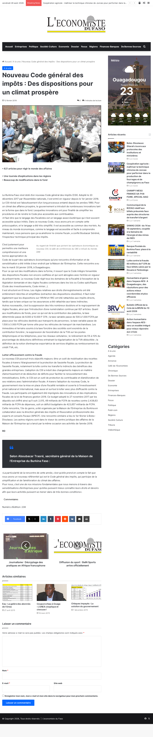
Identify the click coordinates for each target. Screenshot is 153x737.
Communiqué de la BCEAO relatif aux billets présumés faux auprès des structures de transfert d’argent (138, 211)
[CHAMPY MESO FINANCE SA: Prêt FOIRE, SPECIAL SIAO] (116, 194)
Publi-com (112, 410)
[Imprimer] (86, 519)
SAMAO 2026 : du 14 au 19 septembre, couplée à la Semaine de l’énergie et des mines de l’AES (138, 231)
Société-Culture (48, 46)
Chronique (113, 370)
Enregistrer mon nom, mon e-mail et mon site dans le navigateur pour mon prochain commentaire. (51, 696)
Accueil (9, 46)
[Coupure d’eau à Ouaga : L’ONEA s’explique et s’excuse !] (52, 592)
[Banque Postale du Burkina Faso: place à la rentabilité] (116, 250)
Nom (5, 670)
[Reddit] (65, 519)
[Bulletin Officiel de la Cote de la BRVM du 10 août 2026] (116, 309)
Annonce (112, 361)
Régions (93, 46)
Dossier (75, 46)
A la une (17, 61)
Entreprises (21, 46)
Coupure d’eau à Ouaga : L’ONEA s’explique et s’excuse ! (48, 607)
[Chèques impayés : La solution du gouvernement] (86, 592)
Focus (84, 46)
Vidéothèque (114, 430)
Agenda (111, 356)
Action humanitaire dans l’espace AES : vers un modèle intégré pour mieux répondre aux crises (138, 325)
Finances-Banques (109, 46)
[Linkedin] (43, 519)
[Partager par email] (79, 519)
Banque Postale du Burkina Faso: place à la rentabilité (138, 249)
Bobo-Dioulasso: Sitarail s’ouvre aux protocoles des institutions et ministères (136, 149)
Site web (58, 683)
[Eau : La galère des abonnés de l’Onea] (17, 592)
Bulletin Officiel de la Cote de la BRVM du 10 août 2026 (138, 308)
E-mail (6, 683)
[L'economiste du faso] (76, 22)
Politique (33, 46)
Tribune (111, 425)
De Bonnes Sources (131, 46)
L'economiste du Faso (53, 718)
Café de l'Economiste (118, 366)
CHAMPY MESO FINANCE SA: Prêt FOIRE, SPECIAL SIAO (137, 193)
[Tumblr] (51, 519)
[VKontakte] (72, 519)
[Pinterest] (58, 519)
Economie (64, 46)
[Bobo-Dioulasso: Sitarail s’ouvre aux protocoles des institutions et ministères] (116, 147)
